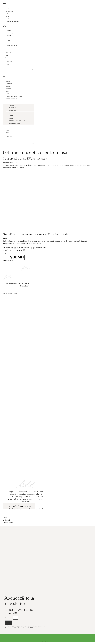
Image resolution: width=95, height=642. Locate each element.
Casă (7, 19)
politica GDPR (29, 633)
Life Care (9, 293)
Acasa (8, 81)
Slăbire (8, 14)
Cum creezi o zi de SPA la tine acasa (25, 158)
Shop (7, 55)
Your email (9, 624)
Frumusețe (9, 11)
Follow (8, 52)
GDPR (15, 293)
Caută (5, 523)
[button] (18, 26)
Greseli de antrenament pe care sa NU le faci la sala (35, 234)
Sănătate (9, 9)
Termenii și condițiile (11, 633)
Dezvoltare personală (13, 21)
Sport (7, 16)
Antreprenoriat (11, 24)
